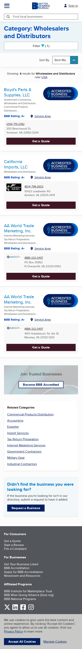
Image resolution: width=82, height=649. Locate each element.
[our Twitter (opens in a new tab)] (7, 609)
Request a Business (26, 508)
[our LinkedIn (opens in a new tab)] (15, 609)
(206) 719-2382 (15, 124)
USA (44, 77)
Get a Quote (41, 141)
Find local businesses (28, 16)
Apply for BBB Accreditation (23, 572)
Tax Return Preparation (23, 439)
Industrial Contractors (22, 464)
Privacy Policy (13, 631)
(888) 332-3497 (33, 258)
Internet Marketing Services (26, 445)
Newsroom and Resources (22, 575)
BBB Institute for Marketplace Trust (28, 591)
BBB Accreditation (16, 568)
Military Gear (16, 457)
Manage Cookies (55, 641)
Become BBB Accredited (41, 384)
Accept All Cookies (22, 641)
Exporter (13, 426)
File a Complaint (15, 548)
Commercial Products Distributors (30, 414)
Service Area (42, 116)
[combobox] (65, 60)
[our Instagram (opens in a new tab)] (31, 609)
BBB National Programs (20, 599)
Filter (44, 46)
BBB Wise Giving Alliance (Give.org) (29, 595)
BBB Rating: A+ (14, 248)
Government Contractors (24, 451)
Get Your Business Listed (21, 564)
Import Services (18, 433)
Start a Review (14, 545)
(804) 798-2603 (33, 186)
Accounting (15, 420)
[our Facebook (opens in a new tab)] (23, 609)
